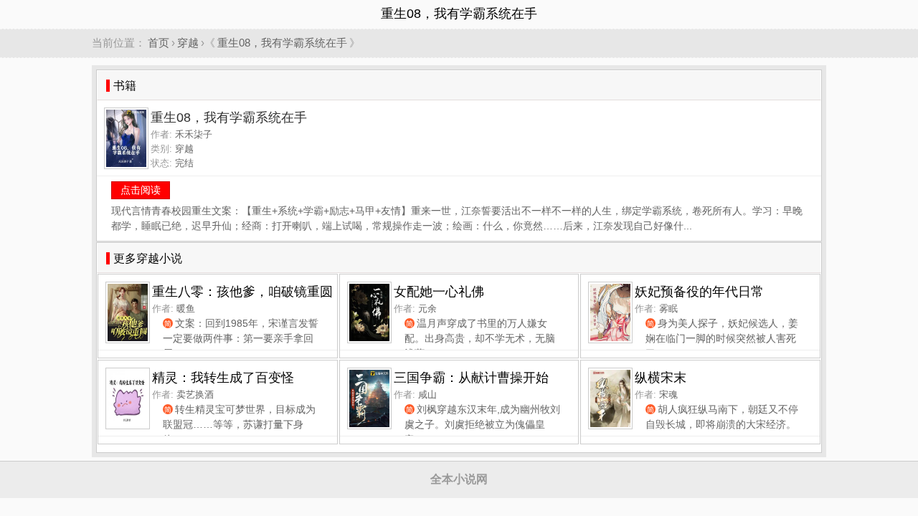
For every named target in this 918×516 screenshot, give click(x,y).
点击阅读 (140, 190)
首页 (158, 43)
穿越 (188, 43)
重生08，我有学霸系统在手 (282, 43)
